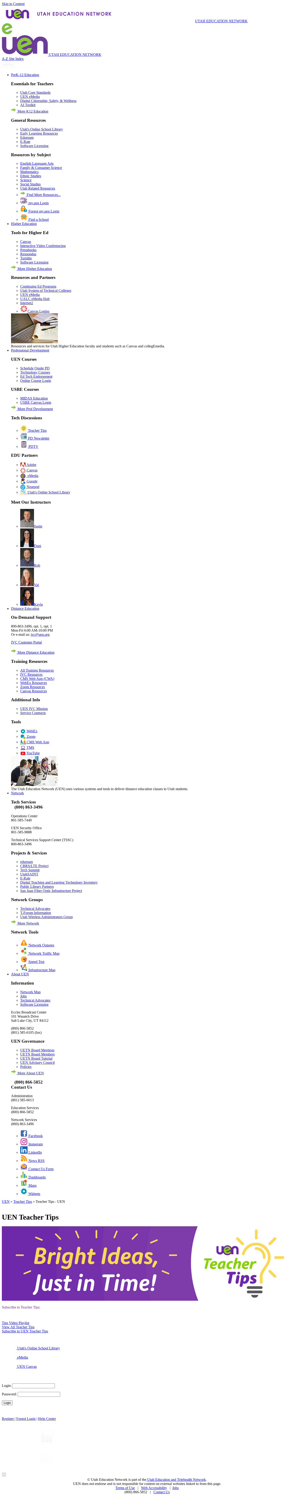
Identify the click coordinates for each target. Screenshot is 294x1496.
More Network (28, 923)
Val (36, 585)
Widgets (34, 1194)
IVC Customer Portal (26, 642)
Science (25, 180)
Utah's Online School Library (41, 129)
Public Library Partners (37, 887)
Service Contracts (33, 713)
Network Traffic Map (43, 953)
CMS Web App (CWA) (37, 679)
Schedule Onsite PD (35, 368)
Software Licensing (34, 146)
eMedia (32, 476)
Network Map (30, 992)
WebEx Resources (33, 683)
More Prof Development (35, 409)
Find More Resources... (43, 195)
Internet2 (26, 303)
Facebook (35, 1136)
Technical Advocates (35, 909)
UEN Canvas (26, 1366)
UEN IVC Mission (34, 709)
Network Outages (41, 945)
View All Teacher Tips (18, 1327)
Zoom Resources (32, 687)
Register (8, 1419)
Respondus (28, 254)
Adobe (31, 465)
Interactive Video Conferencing (43, 246)
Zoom (30, 736)
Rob (37, 565)
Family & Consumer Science (41, 168)
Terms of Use (125, 1488)
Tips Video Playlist (15, 1323)
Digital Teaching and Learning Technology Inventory (59, 882)
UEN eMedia (30, 97)
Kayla (38, 604)
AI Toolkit (27, 105)
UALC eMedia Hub (35, 299)
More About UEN (30, 1073)
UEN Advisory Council (37, 1063)
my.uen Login (38, 203)
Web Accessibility (154, 1488)
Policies (25, 1067)
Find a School (38, 219)
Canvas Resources (33, 691)
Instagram (35, 1144)
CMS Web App (37, 742)
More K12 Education (32, 111)
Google (31, 481)
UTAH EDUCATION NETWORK (221, 21)
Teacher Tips (37, 430)
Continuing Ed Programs (38, 286)
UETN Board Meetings (37, 1050)
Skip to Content (13, 4)
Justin (38, 526)
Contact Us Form (41, 1169)
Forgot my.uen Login (43, 211)
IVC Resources (31, 674)
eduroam (26, 862)
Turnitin (26, 258)
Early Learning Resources (39, 133)
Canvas (25, 242)
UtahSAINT (29, 874)
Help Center (47, 1419)
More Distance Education (35, 652)
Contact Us (161, 1492)
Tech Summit (30, 870)
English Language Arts (37, 163)
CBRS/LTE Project (34, 866)
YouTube (33, 753)
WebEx (31, 731)
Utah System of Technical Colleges (45, 290)
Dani (37, 546)
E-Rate (25, 142)
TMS (30, 747)
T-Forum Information (35, 913)
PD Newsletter (38, 438)
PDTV (33, 447)
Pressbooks (28, 250)
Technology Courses (35, 372)
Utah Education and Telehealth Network (176, 1480)
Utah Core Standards (35, 92)
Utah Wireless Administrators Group (46, 917)
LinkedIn (35, 1152)
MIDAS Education (34, 398)
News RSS (36, 1161)
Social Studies (30, 184)
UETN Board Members (37, 1054)
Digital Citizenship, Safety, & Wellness (48, 101)
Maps (32, 1185)
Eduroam (27, 137)
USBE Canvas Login (35, 402)
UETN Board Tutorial (36, 1058)
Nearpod (32, 487)
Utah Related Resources (37, 188)
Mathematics (29, 172)
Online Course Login (35, 381)
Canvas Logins (38, 311)
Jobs (23, 996)
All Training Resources (37, 670)
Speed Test (36, 962)
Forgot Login (26, 1419)
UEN (6, 1202)
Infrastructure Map (41, 970)
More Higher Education (34, 269)
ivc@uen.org (40, 634)
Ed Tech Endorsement (36, 376)
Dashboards (37, 1177)
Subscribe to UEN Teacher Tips (25, 1331)
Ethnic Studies (30, 176)
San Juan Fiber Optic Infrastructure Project (51, 891)
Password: (9, 1394)
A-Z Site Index (13, 59)
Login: (6, 1386)
